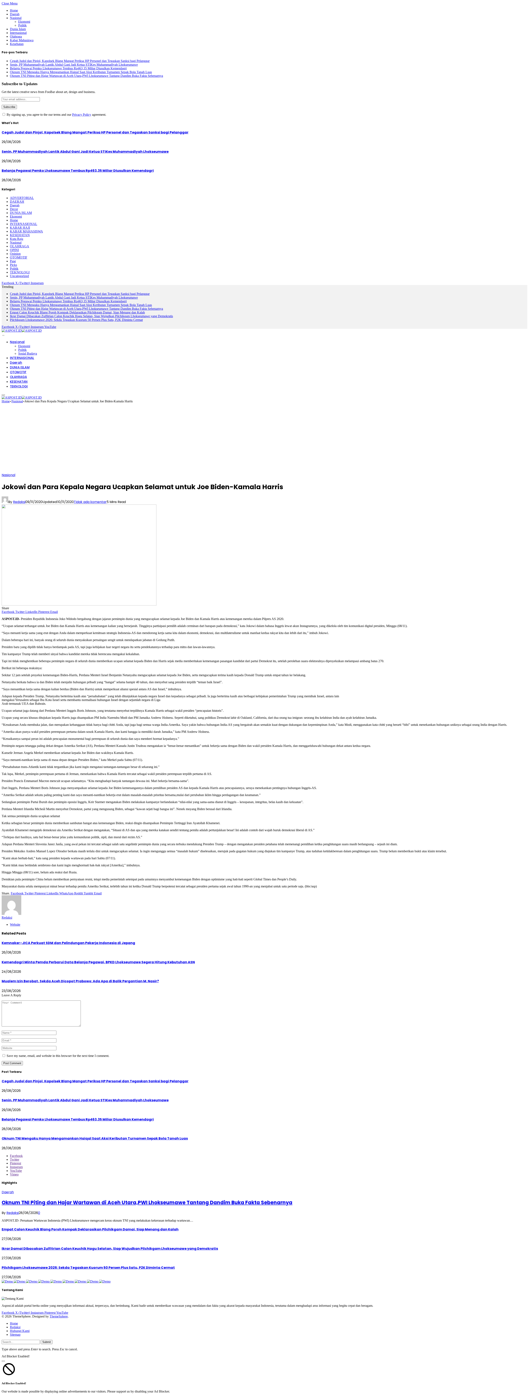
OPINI (14, 250)
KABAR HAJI (20, 227)
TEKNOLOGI (20, 272)
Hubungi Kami (20, 1331)
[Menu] (3, 335)
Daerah (14, 14)
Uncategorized (19, 276)
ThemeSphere (59, 1316)
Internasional (18, 33)
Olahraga (16, 36)
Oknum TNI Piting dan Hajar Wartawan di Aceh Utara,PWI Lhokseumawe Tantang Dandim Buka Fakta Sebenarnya (86, 76)
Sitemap (15, 1334)
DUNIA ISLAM (21, 213)
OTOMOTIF (18, 257)
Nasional (15, 18)
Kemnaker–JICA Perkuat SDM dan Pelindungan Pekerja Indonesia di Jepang (68, 943)
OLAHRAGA (19, 246)
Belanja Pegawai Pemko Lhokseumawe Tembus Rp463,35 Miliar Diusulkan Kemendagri (68, 68)
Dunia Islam (18, 29)
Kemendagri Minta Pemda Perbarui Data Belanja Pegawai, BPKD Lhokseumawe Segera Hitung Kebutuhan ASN (98, 962)
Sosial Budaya (27, 353)
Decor (14, 209)
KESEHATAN (20, 235)
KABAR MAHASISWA (26, 231)
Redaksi (19, 502)
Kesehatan (17, 44)
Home (14, 10)
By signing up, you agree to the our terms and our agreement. (56, 114)
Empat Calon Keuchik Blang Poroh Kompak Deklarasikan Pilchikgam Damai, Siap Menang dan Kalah (77, 312)
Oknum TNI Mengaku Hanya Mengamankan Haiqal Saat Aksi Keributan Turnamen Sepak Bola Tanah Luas (81, 72)
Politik (22, 25)
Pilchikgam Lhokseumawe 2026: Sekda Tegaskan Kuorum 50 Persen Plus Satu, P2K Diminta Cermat (76, 320)
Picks (13, 265)
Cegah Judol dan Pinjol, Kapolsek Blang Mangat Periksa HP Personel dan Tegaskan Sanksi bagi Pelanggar (80, 61)
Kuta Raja (16, 239)
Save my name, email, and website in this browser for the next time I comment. (58, 1056)
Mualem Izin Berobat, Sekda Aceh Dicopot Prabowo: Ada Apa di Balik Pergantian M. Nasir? (80, 981)
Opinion (15, 253)
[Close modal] (3, 1361)
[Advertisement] (264, 439)
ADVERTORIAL (22, 198)
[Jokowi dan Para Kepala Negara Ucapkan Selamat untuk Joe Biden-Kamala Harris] (79, 604)
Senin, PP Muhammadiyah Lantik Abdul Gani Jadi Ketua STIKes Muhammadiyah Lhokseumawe (74, 64)
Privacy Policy (81, 114)
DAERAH (17, 201)
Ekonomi (24, 21)
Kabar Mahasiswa (21, 40)
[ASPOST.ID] (22, 330)
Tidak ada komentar (90, 502)
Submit (46, 1342)
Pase (13, 261)
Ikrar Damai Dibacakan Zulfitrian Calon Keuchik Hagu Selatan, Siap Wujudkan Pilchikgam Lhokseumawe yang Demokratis (91, 316)
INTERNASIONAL (23, 224)
